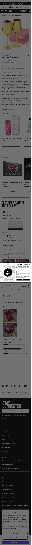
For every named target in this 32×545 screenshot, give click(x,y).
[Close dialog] (29, 264)
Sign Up (23, 279)
